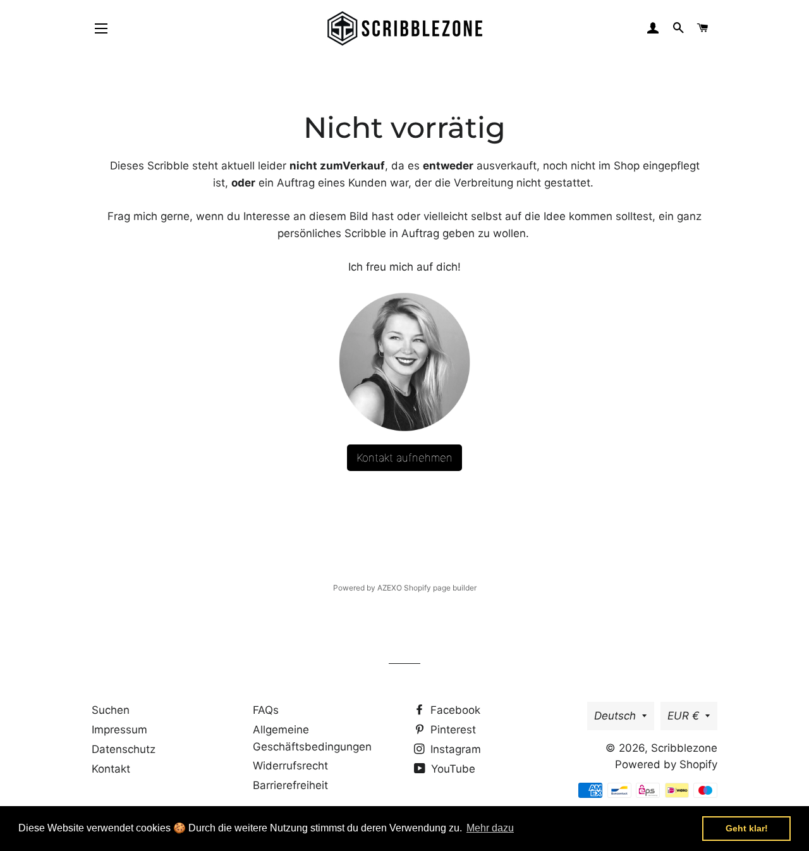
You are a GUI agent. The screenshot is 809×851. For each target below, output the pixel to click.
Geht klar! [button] (747, 828)
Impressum (119, 729)
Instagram (454, 749)
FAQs (266, 710)
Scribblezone (684, 748)
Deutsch (615, 715)
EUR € (683, 715)
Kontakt (111, 768)
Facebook (453, 710)
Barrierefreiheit (290, 785)
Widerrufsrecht (290, 765)
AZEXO (389, 587)
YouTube (451, 768)
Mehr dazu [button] (490, 828)
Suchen (111, 710)
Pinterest (451, 729)
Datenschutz (123, 749)
